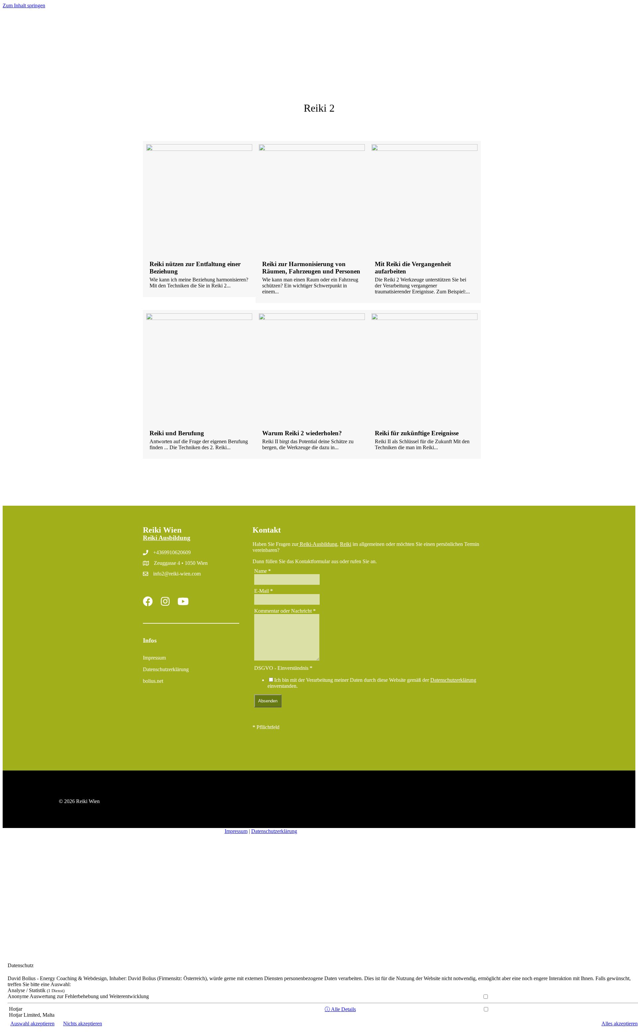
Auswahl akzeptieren (32, 1023)
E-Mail (263, 591)
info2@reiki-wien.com (177, 573)
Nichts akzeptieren (82, 1023)
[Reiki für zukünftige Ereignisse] (424, 384)
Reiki (345, 544)
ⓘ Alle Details (340, 1009)
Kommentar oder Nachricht (285, 611)
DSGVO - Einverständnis (283, 668)
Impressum (236, 831)
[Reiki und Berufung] (199, 384)
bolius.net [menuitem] (153, 681)
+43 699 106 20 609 (597, 31)
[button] (183, 42)
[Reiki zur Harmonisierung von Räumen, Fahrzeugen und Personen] (312, 222)
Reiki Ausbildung (166, 537)
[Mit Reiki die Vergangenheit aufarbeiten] (424, 222)
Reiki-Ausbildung (317, 544)
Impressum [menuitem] (154, 658)
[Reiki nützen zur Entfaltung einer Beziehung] (199, 219)
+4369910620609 (172, 552)
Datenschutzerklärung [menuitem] (166, 669)
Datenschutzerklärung (453, 680)
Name (262, 571)
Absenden (267, 700)
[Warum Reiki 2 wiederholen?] (312, 384)
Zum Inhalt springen (24, 5)
